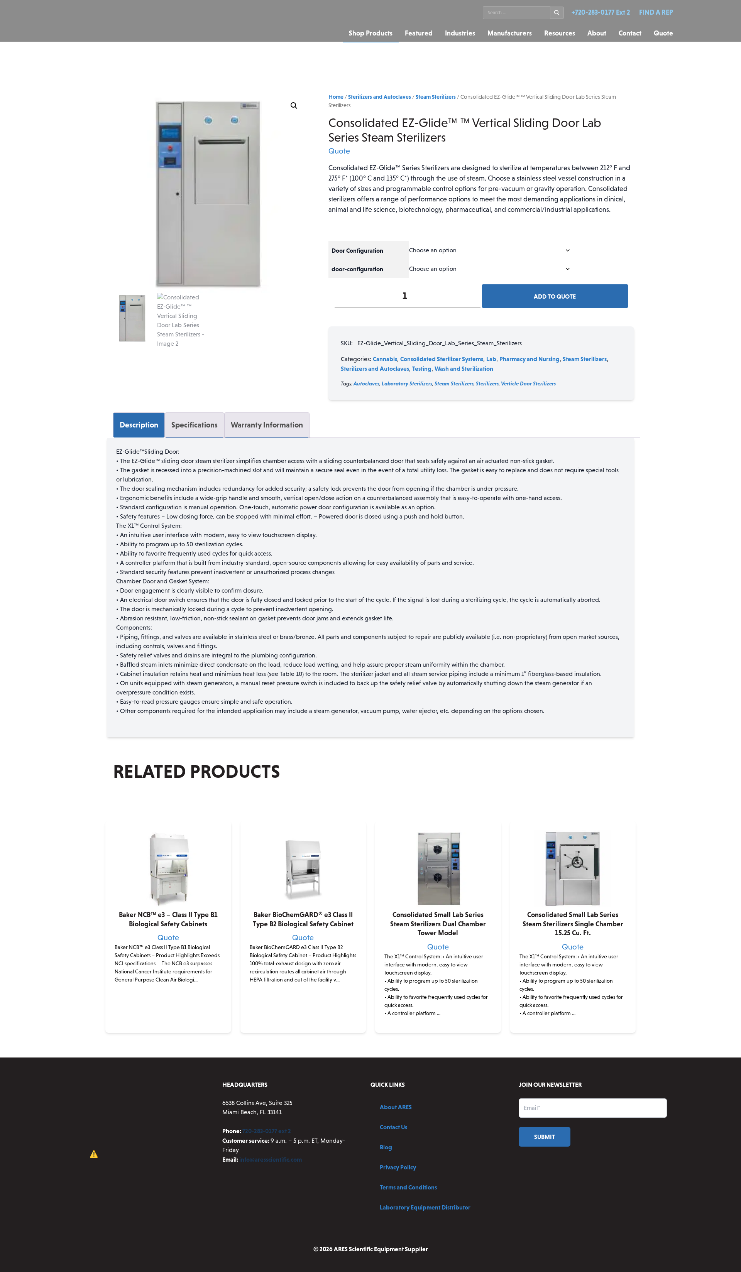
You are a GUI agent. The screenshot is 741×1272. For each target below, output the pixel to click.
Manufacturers (509, 33)
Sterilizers (487, 383)
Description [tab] (139, 425)
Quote (663, 33)
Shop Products (370, 33)
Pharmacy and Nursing (529, 358)
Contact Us (393, 1126)
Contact (630, 33)
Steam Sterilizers (436, 97)
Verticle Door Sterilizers (528, 383)
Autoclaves (366, 383)
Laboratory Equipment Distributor (425, 1207)
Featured (419, 33)
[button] (294, 106)
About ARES (396, 1106)
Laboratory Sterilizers (407, 383)
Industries (460, 33)
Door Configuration (357, 250)
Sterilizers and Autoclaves (379, 97)
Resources (559, 33)
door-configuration (357, 268)
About (596, 33)
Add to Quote (555, 296)
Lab (491, 358)
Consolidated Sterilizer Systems (441, 358)
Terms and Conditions (408, 1187)
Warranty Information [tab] (267, 425)
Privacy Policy (398, 1167)
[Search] (557, 13)
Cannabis (385, 358)
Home (335, 97)
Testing (421, 368)
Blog (386, 1147)
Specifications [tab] (194, 425)
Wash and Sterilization (464, 368)
